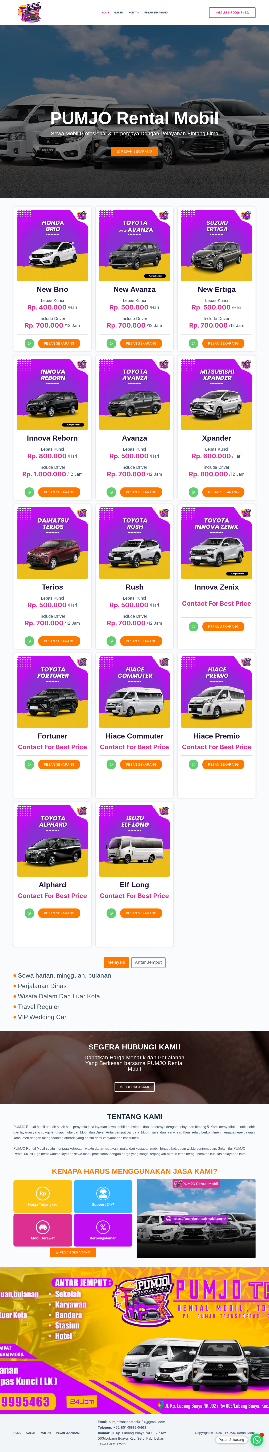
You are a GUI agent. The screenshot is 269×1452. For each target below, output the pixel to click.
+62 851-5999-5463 (232, 13)
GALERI (118, 12)
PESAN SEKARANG (156, 12)
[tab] (116, 962)
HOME (105, 12)
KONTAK (134, 12)
